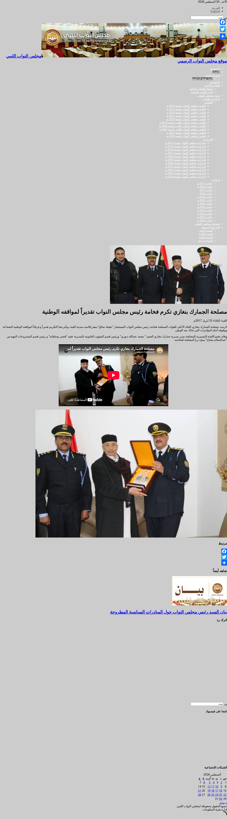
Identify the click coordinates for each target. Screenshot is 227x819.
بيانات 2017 (206, 190)
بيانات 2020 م (205, 200)
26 (209, 794)
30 (220, 799)
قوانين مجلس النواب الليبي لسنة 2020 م (182, 126)
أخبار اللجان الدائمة (202, 92)
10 (216, 786)
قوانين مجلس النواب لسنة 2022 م (186, 132)
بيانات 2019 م (205, 196)
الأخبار (216, 72)
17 (216, 790)
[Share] (113, 563)
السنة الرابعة (205, 240)
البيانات (215, 179)
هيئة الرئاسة (213, 75)
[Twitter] (113, 557)
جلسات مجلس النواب (207, 223)
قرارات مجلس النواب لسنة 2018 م (185, 156)
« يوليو (223, 802)
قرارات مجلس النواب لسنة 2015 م (185, 146)
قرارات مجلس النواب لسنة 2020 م (185, 163)
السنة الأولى (206, 230)
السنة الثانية (206, 233)
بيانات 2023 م (205, 210)
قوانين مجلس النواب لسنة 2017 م (186, 115)
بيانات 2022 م (205, 206)
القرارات (208, 139)
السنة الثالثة (206, 237)
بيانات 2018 (206, 193)
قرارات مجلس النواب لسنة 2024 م (185, 176)
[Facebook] (113, 551)
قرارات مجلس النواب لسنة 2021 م (185, 166)
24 (216, 794)
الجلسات (215, 82)
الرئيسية (215, 68)
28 (199, 794)
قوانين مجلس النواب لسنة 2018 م (186, 119)
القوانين (208, 102)
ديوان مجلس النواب (208, 95)
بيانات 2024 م (205, 213)
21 (199, 790)
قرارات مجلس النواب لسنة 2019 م (185, 159)
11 (212, 786)
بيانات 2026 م (205, 220)
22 (224, 794)
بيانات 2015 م (205, 183)
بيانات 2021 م (205, 203)
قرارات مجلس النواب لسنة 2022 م (185, 169)
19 (209, 790)
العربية (216, 8)
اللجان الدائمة (212, 85)
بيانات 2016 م (205, 186)
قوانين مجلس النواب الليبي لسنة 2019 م (182, 122)
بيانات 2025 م (205, 217)
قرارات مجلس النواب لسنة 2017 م (185, 152)
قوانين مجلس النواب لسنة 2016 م (186, 112)
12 (209, 786)
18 (212, 790)
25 (212, 794)
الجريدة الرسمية (210, 227)
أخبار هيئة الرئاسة (202, 78)
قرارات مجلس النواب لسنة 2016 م (185, 149)
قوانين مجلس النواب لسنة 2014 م (186, 105)
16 (220, 790)
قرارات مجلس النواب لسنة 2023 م (185, 173)
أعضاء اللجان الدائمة (201, 88)
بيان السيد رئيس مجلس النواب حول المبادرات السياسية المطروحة (168, 611)
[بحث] (225, 704)
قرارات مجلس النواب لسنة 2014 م (185, 142)
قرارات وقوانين (211, 99)
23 (220, 794)
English (215, 11)
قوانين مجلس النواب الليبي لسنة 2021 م (182, 129)
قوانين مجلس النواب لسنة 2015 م (186, 109)
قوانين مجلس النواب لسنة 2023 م (186, 136)
